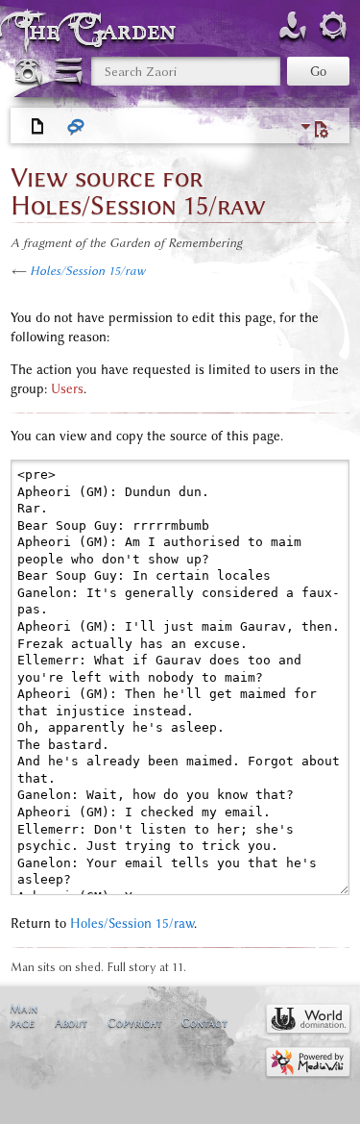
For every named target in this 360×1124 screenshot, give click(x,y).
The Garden (100, 30)
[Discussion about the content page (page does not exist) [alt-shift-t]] (76, 126)
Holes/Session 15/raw (87, 270)
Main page (23, 1016)
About (71, 1022)
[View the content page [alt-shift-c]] (38, 126)
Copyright (135, 1022)
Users (67, 389)
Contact (204, 1022)
